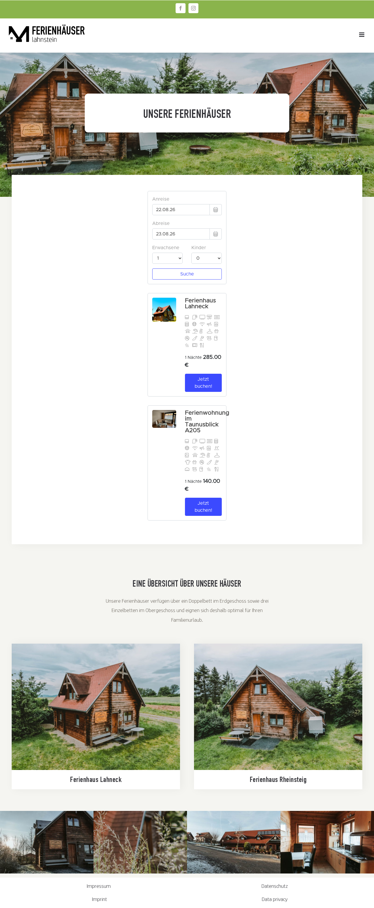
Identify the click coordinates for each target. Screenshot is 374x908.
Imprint (99, 899)
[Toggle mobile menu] (362, 35)
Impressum (99, 886)
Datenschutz (275, 886)
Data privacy (275, 899)
